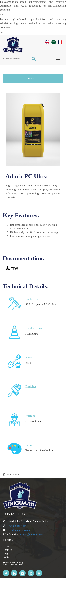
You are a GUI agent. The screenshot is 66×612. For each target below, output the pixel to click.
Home (6, 546)
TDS (14, 268)
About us (7, 550)
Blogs (6, 553)
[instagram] (39, 573)
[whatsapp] (30, 573)
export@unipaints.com (32, 534)
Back (33, 78)
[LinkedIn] (14, 573)
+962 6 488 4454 (17, 525)
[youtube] (22, 573)
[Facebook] (6, 573)
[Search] (32, 59)
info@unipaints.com (19, 530)
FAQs (6, 557)
